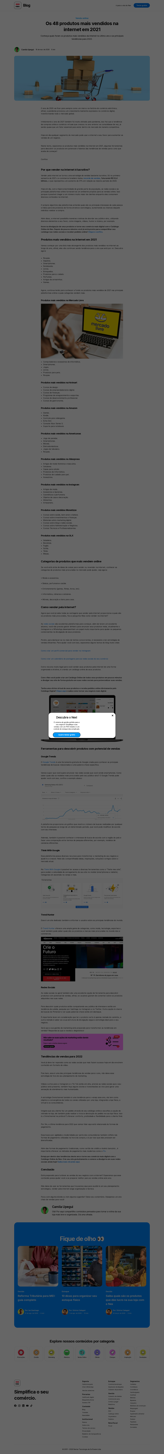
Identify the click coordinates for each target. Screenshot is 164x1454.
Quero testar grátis (66, 734)
